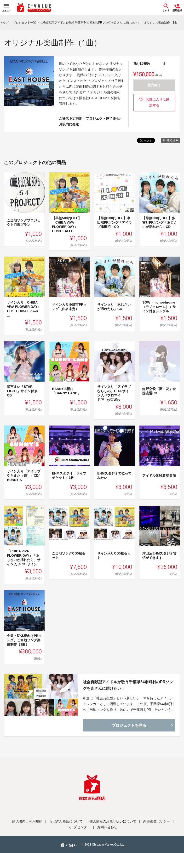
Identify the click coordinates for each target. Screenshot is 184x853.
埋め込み (172, 140)
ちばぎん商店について (66, 821)
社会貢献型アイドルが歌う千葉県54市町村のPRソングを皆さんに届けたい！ (128, 685)
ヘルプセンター (78, 827)
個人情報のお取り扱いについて (112, 821)
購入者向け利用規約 (27, 821)
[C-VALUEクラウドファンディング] (34, 7)
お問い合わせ (107, 827)
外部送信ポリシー (156, 821)
